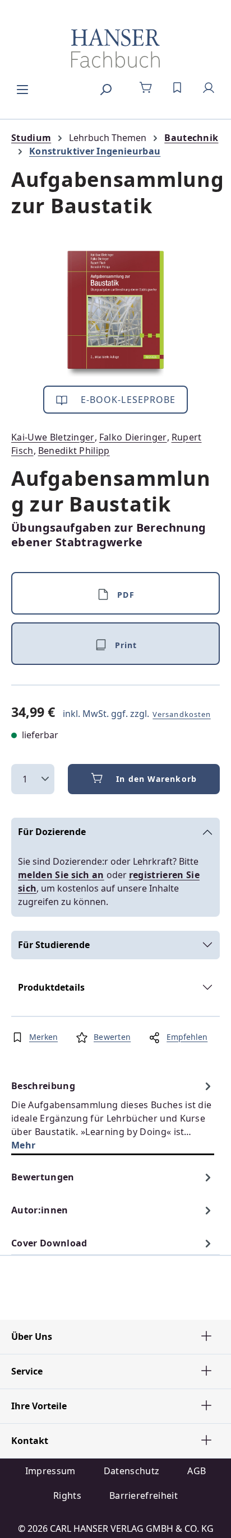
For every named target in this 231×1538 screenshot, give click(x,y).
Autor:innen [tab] (39, 1210)
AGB (196, 1471)
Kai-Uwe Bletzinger (53, 437)
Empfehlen (187, 1036)
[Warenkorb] (146, 88)
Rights (67, 1495)
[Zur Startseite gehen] (115, 48)
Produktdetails (51, 987)
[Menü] (22, 88)
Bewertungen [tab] (43, 1177)
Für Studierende (54, 945)
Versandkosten (182, 714)
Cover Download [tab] (49, 1243)
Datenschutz (132, 1471)
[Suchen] (105, 88)
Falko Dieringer (133, 437)
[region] (115, 314)
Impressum (50, 1471)
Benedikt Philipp (74, 450)
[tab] (112, 1115)
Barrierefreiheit (143, 1495)
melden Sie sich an (61, 875)
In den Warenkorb (156, 778)
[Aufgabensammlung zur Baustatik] (115, 314)
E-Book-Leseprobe (127, 399)
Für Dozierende (52, 832)
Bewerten (112, 1036)
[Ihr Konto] (208, 88)
